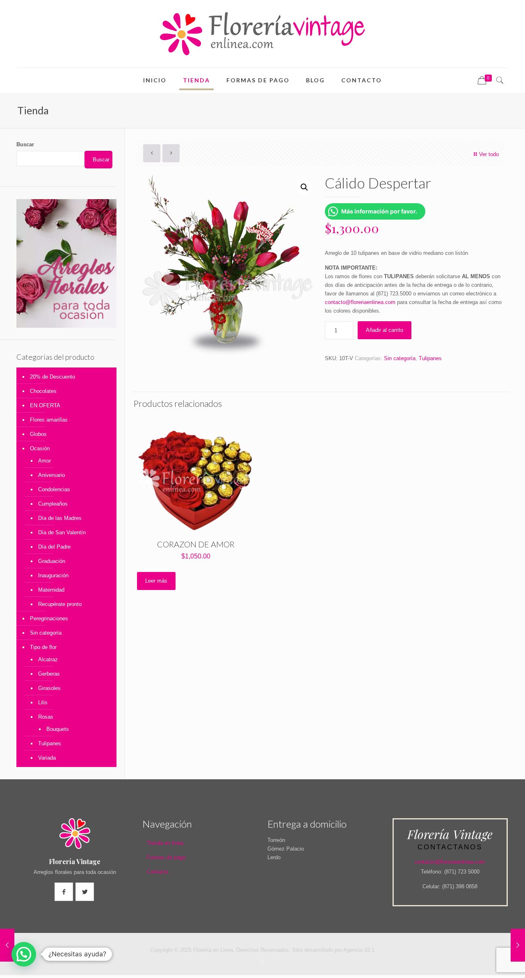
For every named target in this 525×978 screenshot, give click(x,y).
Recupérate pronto (60, 604)
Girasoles (49, 688)
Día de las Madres (60, 518)
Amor (44, 461)
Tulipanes (430, 358)
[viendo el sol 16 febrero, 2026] (7, 945)
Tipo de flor (43, 647)
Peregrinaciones (49, 618)
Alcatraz (48, 659)
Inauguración (53, 575)
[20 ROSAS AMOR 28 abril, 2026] (518, 945)
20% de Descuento (52, 377)
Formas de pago (166, 857)
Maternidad (51, 590)
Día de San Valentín (62, 532)
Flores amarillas (49, 420)
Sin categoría (399, 358)
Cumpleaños (53, 504)
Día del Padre (54, 547)
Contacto (157, 872)
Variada (47, 758)
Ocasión (40, 448)
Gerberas (49, 674)
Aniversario (51, 475)
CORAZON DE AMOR (196, 544)
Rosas (45, 717)
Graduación (51, 561)
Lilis (43, 702)
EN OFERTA (45, 405)
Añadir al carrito (384, 330)
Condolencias (54, 489)
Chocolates (43, 391)
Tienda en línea (165, 843)
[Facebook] (262, 962)
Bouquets (57, 729)
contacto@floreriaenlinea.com (360, 302)
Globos (38, 434)
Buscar (25, 144)
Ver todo (489, 154)
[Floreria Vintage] (262, 34)
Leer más (156, 581)
